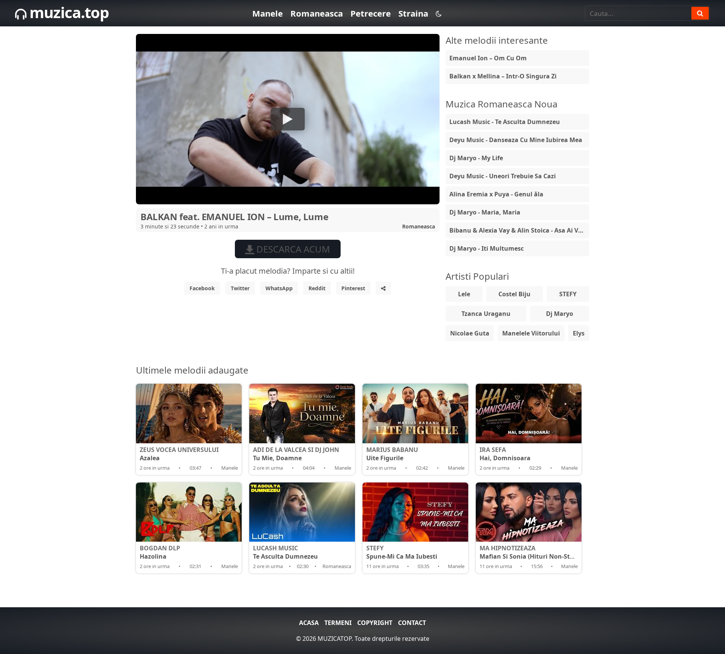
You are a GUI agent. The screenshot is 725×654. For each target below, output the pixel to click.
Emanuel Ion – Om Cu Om (488, 58)
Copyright (374, 623)
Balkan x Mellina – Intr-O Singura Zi (503, 76)
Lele (464, 294)
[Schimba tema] (438, 13)
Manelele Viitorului (531, 333)
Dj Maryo (559, 313)
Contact (412, 623)
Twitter (240, 288)
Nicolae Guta (469, 333)
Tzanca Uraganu (486, 313)
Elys (579, 333)
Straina (413, 13)
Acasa (309, 623)
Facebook (202, 288)
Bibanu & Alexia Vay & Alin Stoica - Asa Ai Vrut (518, 230)
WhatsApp (279, 288)
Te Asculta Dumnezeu (285, 552)
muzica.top (67, 12)
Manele (267, 13)
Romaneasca (316, 13)
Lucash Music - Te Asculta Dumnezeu (504, 122)
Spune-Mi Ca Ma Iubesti (401, 552)
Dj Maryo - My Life (476, 158)
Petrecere (370, 13)
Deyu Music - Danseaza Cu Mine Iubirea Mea (515, 140)
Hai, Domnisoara (505, 454)
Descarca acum (292, 249)
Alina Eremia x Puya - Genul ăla (496, 194)
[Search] (700, 13)
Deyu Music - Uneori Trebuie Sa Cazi (502, 176)
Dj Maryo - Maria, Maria (484, 212)
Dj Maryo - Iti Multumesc (486, 248)
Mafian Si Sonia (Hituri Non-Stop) (529, 552)
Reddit (317, 288)
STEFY (568, 294)
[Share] (383, 288)
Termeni (338, 623)
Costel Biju (514, 294)
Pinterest (353, 288)
